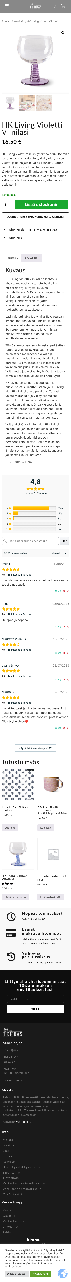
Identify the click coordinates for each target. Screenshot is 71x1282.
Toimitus (14, 238)
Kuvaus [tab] (12, 258)
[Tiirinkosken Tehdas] (4, 574)
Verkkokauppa (13, 1221)
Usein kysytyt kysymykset (22, 1167)
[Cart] (63, 6)
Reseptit (9, 1161)
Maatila (8, 1145)
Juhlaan (9, 1232)
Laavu (7, 1150)
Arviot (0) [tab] (31, 258)
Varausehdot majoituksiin (22, 1188)
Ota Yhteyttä (13, 1194)
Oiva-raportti (22, 1121)
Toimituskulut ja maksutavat (32, 230)
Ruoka (7, 1156)
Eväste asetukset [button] (16, 1273)
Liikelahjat (11, 1226)
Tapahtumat (12, 1172)
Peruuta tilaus (13, 1080)
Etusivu (6, 21)
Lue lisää (10, 827)
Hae (64, 541)
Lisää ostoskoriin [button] (15, 897)
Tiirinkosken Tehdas (19, 574)
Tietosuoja (11, 1177)
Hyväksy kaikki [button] (41, 1273)
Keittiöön (19, 21)
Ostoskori (10, 1215)
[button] (63, 33)
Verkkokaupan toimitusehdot (25, 1183)
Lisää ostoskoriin (41, 204)
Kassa (7, 1210)
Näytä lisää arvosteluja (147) (35, 748)
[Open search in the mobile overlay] (54, 6)
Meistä (7, 1090)
